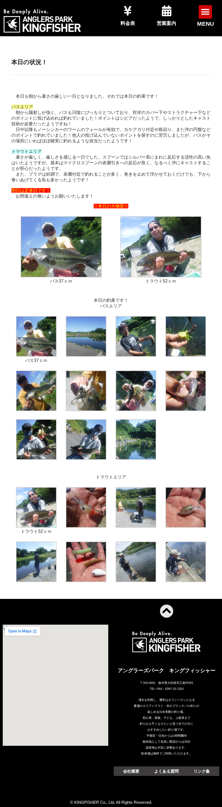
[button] (205, 12)
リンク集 (202, 771)
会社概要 (131, 771)
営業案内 (166, 23)
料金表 (127, 23)
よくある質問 (166, 771)
